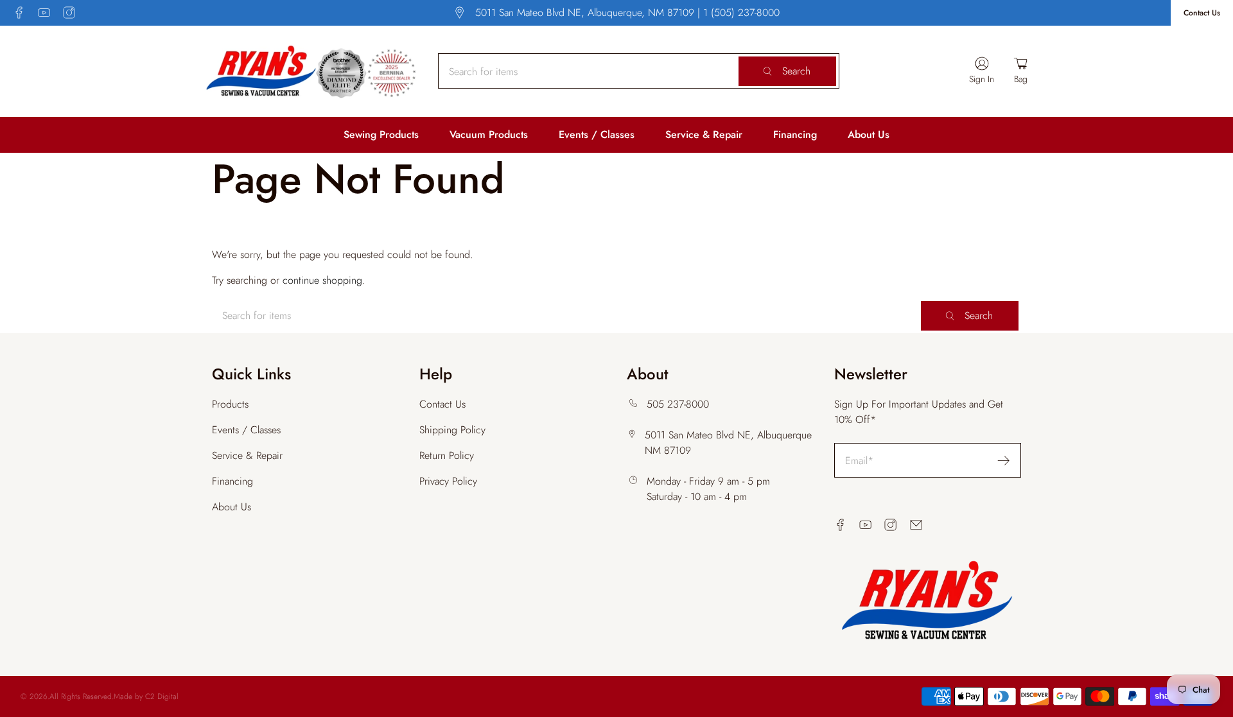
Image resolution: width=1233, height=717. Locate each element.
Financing (795, 134)
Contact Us (1202, 13)
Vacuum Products (489, 134)
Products (230, 404)
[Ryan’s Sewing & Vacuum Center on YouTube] (44, 12)
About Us (868, 134)
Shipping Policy (452, 429)
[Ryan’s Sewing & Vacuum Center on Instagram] (69, 12)
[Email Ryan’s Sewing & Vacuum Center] (916, 525)
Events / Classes (596, 134)
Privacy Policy (448, 481)
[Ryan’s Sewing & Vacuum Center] (311, 71)
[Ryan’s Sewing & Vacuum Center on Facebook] (19, 12)
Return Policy (446, 455)
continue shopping (322, 280)
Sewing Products (381, 134)
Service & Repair (703, 134)
